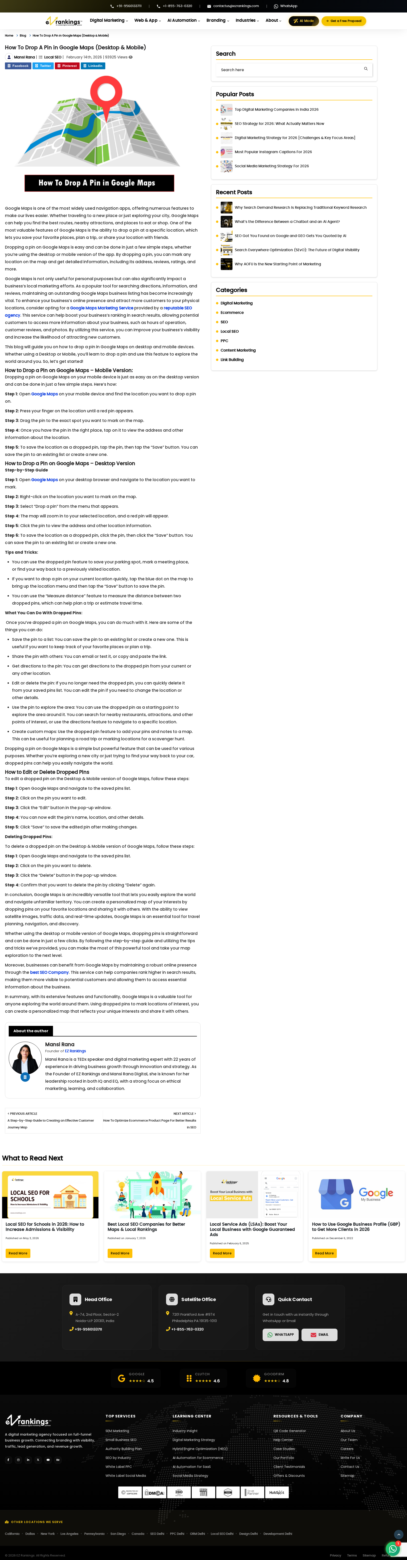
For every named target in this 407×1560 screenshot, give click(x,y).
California (12, 1533)
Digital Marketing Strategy (194, 1439)
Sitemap (347, 1475)
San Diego (118, 1533)
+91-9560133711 (129, 6)
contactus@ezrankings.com (236, 6)
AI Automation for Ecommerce (198, 1457)
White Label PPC (119, 1466)
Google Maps (44, 394)
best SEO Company (49, 972)
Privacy (335, 1555)
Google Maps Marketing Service (101, 308)
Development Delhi (278, 1533)
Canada (138, 1533)
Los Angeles (69, 1533)
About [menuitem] (272, 20)
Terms (352, 1555)
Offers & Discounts (289, 1475)
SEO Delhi (157, 1533)
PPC (224, 341)
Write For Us (350, 1457)
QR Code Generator (289, 1431)
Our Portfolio (283, 1457)
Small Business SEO (121, 1439)
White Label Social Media (126, 1475)
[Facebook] (8, 1460)
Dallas (30, 1533)
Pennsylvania (94, 1533)
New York (48, 1533)
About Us (348, 1431)
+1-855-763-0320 (177, 6)
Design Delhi (248, 1533)
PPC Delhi (177, 1533)
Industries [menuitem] (246, 20)
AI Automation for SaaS (192, 1466)
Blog (26, 35)
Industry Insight (185, 1431)
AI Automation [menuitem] (182, 20)
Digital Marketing (237, 303)
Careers (347, 1448)
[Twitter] (38, 1460)
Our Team (349, 1439)
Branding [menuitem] (216, 20)
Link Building (232, 360)
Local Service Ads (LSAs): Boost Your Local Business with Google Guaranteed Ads (252, 1229)
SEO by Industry (118, 1457)
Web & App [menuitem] (146, 20)
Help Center (283, 1439)
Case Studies (284, 1448)
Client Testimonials (289, 1466)
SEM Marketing (117, 1431)
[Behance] (57, 1460)
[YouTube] (48, 1460)
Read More (18, 1253)
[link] (281, 1335)
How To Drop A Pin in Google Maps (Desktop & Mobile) (85, 35)
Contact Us (350, 1466)
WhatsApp (288, 6)
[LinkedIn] (28, 1460)
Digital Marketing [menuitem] (107, 20)
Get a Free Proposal (346, 21)
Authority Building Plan (124, 1448)
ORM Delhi (197, 1533)
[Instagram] (18, 1460)
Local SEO (52, 57)
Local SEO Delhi (222, 1533)
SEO (224, 322)
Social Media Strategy (190, 1475)
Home (10, 35)
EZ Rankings (75, 1051)
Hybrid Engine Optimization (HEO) (200, 1448)
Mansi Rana (24, 57)
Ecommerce (232, 313)
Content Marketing (238, 350)
